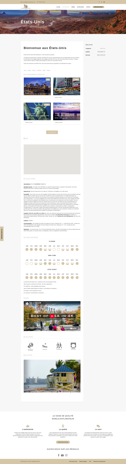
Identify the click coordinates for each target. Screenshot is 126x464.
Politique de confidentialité (99, 461)
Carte (25, 70)
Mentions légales (83, 461)
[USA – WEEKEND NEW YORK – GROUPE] (37, 111)
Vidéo (44, 70)
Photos (48, 70)
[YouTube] (102, 2)
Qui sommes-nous (73, 461)
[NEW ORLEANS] (66, 111)
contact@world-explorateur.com (29, 2)
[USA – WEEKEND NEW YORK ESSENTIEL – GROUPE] (66, 86)
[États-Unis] (37, 86)
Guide (29, 70)
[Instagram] (104, 2)
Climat (33, 70)
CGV (90, 461)
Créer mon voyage (63, 442)
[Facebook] (99, 2)
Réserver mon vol (1, 234)
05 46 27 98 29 (42, 2)
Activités (39, 70)
